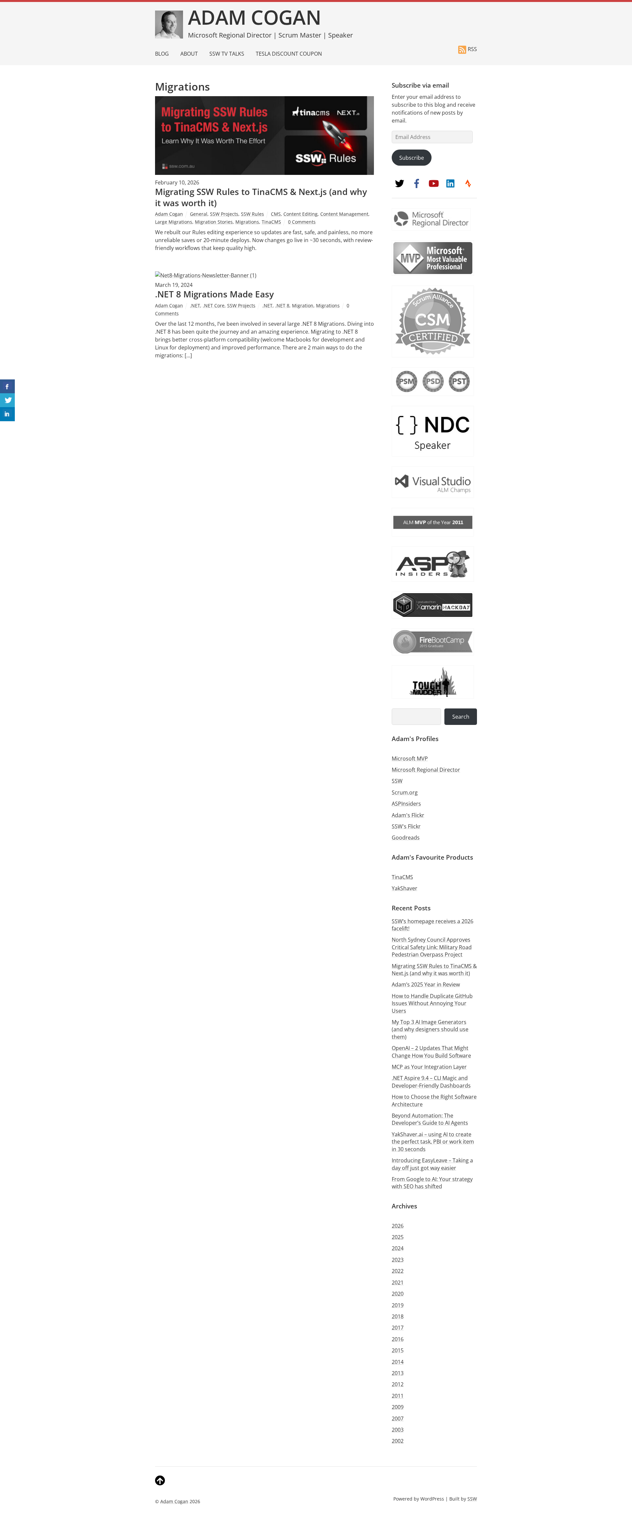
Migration (302, 305)
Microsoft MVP (410, 758)
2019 (398, 1305)
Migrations (247, 222)
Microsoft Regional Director (426, 769)
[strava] (468, 183)
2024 (398, 1248)
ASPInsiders (406, 803)
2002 (398, 1441)
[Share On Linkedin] (7, 414)
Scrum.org (405, 792)
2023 (398, 1259)
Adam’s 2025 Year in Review (426, 984)
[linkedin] (451, 183)
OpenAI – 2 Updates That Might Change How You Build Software (431, 1051)
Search (460, 716)
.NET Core (213, 305)
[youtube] (434, 183)
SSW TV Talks (226, 53)
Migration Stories (214, 222)
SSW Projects (224, 214)
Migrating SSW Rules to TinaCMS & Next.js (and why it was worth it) (261, 197)
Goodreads (406, 837)
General (198, 214)
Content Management (344, 214)
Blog (162, 53)
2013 (398, 1373)
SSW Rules (252, 214)
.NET (195, 305)
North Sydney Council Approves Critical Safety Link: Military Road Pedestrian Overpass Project (432, 947)
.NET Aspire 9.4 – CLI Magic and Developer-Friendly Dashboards (431, 1081)
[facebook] (417, 183)
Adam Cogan (169, 214)
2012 (398, 1384)
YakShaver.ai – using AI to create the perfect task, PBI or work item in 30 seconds (433, 1142)
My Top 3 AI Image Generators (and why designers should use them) (430, 1029)
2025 (398, 1237)
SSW (397, 781)
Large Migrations (173, 222)
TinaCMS (271, 222)
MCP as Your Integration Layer (429, 1066)
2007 (398, 1418)
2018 (398, 1316)
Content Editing (300, 214)
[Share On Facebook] (7, 386)
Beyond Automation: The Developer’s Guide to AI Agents (430, 1119)
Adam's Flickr (408, 815)
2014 (398, 1362)
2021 (398, 1282)
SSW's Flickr (406, 826)
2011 (398, 1395)
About (189, 53)
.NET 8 (282, 305)
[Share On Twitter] (7, 400)
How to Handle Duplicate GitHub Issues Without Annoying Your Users (432, 1003)
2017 (398, 1327)
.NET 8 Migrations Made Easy (215, 294)
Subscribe (411, 157)
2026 (398, 1225)
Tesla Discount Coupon (289, 53)
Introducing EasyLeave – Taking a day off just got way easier (432, 1164)
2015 (398, 1350)
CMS (276, 214)
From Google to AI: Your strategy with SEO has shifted (432, 1182)
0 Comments (302, 222)
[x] (400, 183)
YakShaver (404, 888)
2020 (398, 1293)
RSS (472, 49)
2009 (398, 1407)
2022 (398, 1271)
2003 (398, 1429)
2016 (398, 1339)
